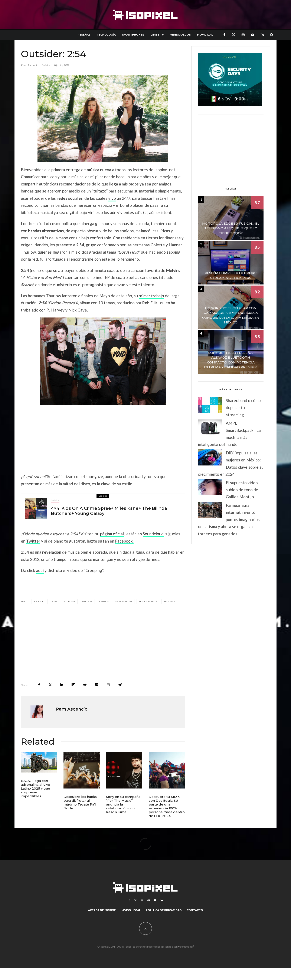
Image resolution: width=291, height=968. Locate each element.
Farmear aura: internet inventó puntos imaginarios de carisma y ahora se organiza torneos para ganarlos (229, 519)
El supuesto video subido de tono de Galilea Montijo (242, 489)
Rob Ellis (170, 601)
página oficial (112, 533)
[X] (233, 35)
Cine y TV (157, 34)
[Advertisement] (103, 439)
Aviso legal (131, 910)
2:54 (55, 601)
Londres (70, 601)
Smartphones (133, 34)
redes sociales (148, 601)
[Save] (96, 684)
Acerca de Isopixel (102, 910)
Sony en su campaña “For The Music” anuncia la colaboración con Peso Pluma (123, 804)
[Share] (39, 684)
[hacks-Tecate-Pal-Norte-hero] (81, 770)
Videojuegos (180, 34)
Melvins (87, 601)
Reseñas (84, 34)
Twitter (33, 541)
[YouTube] (253, 35)
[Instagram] (243, 35)
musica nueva (124, 601)
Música (46, 65)
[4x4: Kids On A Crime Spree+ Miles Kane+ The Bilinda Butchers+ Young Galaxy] (36, 508)
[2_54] (103, 361)
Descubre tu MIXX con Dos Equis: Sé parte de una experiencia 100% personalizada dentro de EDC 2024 (167, 806)
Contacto (195, 910)
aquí (40, 570)
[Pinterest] (148, 900)
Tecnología (106, 34)
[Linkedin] (262, 35)
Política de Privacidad (164, 910)
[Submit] (84, 684)
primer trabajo (151, 295)
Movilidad (205, 34)
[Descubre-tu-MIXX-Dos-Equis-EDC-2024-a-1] (167, 770)
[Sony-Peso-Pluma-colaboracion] (124, 770)
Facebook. (124, 541)
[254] (103, 118)
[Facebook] (224, 35)
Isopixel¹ (189, 946)
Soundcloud (153, 533)
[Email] (108, 684)
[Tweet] (50, 684)
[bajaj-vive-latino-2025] (39, 762)
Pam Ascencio (29, 65)
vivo (112, 198)
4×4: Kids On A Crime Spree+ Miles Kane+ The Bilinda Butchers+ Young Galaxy (109, 511)
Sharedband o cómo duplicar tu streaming (243, 407)
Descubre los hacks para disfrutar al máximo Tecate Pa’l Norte (80, 802)
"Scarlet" (40, 601)
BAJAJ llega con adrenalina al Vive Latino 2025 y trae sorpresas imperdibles (35, 788)
